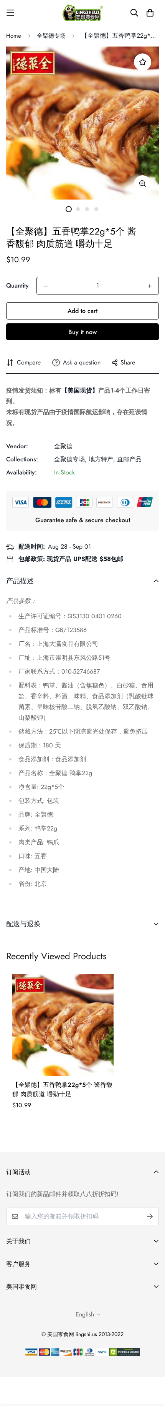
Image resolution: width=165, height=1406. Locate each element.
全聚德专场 (51, 36)
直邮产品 (129, 459)
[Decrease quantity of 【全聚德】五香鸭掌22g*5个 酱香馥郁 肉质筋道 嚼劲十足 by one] (45, 286)
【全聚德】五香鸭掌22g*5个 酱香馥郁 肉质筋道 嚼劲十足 (62, 1089)
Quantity (17, 285)
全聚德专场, (70, 459)
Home (13, 36)
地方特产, (102, 459)
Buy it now (82, 332)
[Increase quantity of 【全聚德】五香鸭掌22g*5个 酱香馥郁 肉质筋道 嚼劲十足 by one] (149, 286)
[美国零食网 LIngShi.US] (83, 12)
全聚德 (63, 446)
